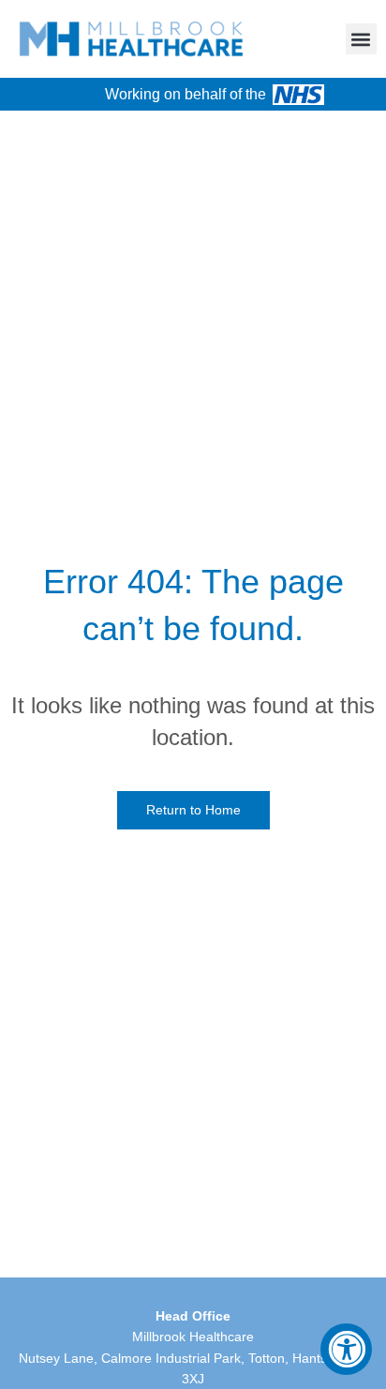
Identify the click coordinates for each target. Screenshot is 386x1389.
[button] (361, 38)
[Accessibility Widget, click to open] (346, 1349)
